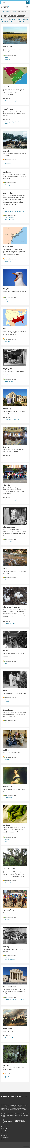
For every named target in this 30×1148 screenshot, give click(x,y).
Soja (6, 841)
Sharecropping (9, 541)
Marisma (7, 59)
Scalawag (7, 185)
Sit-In (6, 663)
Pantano (7, 1078)
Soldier (7, 759)
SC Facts (3, 1134)
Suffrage (7, 958)
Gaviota (7, 301)
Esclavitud (7, 701)
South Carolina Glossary (11, 11)
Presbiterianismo (9, 219)
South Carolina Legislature (12, 458)
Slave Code (8, 723)
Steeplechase (8, 919)
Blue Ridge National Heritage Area (14, 211)
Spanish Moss (9, 883)
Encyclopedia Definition (11, 1038)
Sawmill (7, 162)
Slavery (7, 700)
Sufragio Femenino (10, 959)
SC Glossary (4, 1135)
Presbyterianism (9, 218)
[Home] (6, 7)
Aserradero (8, 164)
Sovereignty (8, 797)
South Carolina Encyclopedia (12, 101)
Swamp (7, 1076)
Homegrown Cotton (10, 623)
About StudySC (5, 1127)
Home (2, 11)
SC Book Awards (5, 1137)
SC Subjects (4, 1128)
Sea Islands (8, 261)
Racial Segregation (10, 381)
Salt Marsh (8, 57)
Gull (6, 299)
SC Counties (4, 1132)
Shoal (6, 580)
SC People (4, 1130)
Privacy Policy (26, 1146)
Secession (7, 341)
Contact (3, 1139)
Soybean (7, 839)
